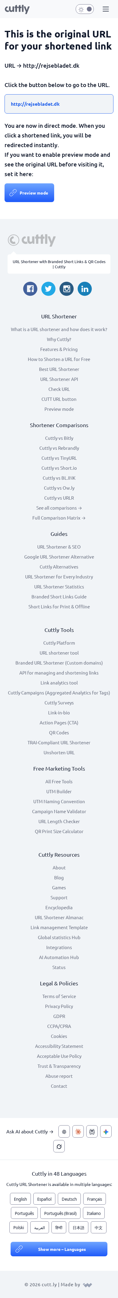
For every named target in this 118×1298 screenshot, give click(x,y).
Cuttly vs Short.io (59, 468)
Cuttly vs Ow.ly (59, 488)
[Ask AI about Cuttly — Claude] (78, 1131)
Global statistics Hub (59, 937)
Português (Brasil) (60, 1213)
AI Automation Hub (59, 957)
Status (59, 967)
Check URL (59, 389)
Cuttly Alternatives (59, 566)
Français (94, 1199)
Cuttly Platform (59, 643)
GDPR (59, 1016)
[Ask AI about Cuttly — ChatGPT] (64, 1131)
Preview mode (34, 192)
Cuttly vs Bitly (59, 438)
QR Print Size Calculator (59, 831)
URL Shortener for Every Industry (59, 576)
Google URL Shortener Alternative (59, 556)
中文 (99, 1227)
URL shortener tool (59, 652)
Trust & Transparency (59, 1066)
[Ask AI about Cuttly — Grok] (59, 1146)
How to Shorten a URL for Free (59, 359)
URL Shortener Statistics (59, 586)
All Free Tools (59, 781)
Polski (18, 1227)
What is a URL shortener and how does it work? (59, 329)
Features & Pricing (59, 349)
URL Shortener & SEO (59, 546)
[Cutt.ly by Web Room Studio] (87, 1284)
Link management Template (59, 927)
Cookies (59, 1036)
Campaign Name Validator (59, 811)
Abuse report (59, 1076)
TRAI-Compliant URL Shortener (59, 742)
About (59, 867)
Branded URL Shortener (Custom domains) (59, 662)
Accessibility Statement (59, 1046)
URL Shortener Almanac (59, 917)
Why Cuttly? (59, 339)
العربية (39, 1227)
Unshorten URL (59, 752)
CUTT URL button (59, 399)
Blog (59, 877)
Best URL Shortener (59, 369)
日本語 (78, 1227)
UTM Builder (59, 791)
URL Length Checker (59, 821)
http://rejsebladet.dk (35, 104)
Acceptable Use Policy (59, 1056)
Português (24, 1213)
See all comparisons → (59, 508)
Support (59, 897)
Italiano (94, 1213)
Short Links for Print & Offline (59, 606)
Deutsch (69, 1199)
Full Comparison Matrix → (59, 517)
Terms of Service (59, 996)
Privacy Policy (59, 1006)
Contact (59, 1086)
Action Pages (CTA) (59, 722)
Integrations (59, 947)
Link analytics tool (59, 682)
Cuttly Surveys (59, 702)
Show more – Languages (62, 1249)
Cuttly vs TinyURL (59, 458)
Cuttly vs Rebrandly (59, 448)
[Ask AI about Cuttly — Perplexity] (92, 1131)
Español (44, 1199)
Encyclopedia (59, 907)
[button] (105, 9)
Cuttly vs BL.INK (59, 478)
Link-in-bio (59, 712)
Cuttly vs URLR (59, 498)
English (20, 1199)
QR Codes (59, 732)
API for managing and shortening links (59, 672)
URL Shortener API (59, 379)
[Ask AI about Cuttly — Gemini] (106, 1131)
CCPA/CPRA (59, 1026)
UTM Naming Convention (59, 801)
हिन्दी (58, 1227)
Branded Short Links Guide (59, 596)
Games (59, 887)
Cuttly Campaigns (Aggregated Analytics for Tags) (59, 692)
